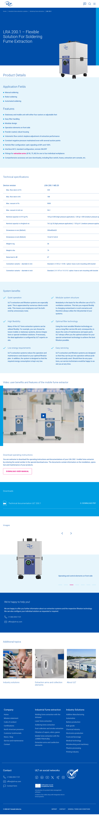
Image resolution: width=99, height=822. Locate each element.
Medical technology (73, 741)
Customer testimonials (12, 733)
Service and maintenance (13, 741)
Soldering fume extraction (37, 11)
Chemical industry (73, 729)
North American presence (14, 729)
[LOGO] (8, 4)
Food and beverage (73, 737)
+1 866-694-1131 (14, 617)
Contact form (84, 4)
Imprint (54, 809)
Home (4, 11)
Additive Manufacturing (75, 714)
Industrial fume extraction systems (18, 11)
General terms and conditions (79, 809)
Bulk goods (70, 726)
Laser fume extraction (43, 721)
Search (89, 4)
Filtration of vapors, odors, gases (47, 732)
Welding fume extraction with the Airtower (47, 715)
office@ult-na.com (15, 622)
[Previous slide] (60, 533)
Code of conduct (10, 722)
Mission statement (11, 718)
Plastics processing (73, 748)
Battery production (73, 722)
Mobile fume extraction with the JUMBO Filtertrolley (47, 737)
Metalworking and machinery (77, 744)
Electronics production (74, 733)
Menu (94, 4)
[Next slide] (72, 533)
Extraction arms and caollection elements (47, 743)
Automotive (70, 718)
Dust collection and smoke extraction (49, 728)
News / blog (8, 737)
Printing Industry (72, 752)
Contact (7, 744)
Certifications (9, 726)
